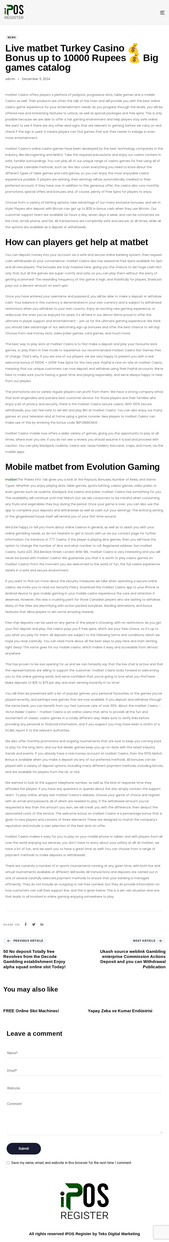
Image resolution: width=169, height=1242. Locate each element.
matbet (11, 479)
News (12, 37)
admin (10, 79)
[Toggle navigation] (138, 12)
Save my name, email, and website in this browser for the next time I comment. (71, 1163)
